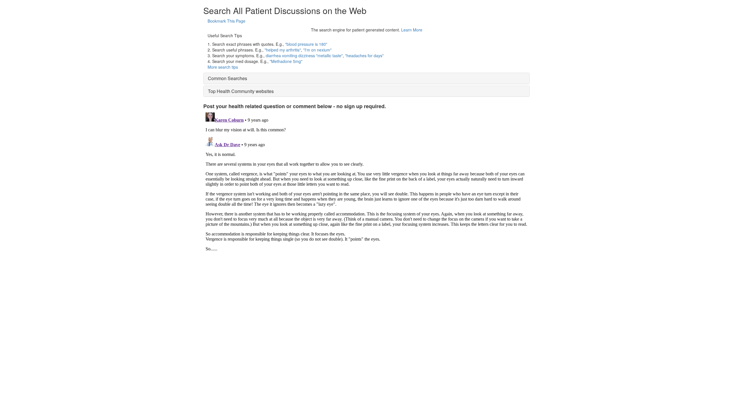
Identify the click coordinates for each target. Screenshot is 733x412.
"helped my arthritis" (283, 50)
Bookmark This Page (226, 21)
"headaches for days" (364, 55)
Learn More (411, 30)
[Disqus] (366, 181)
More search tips (223, 67)
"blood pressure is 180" (306, 44)
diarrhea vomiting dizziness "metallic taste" (304, 55)
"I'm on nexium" (317, 50)
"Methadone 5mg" (286, 61)
